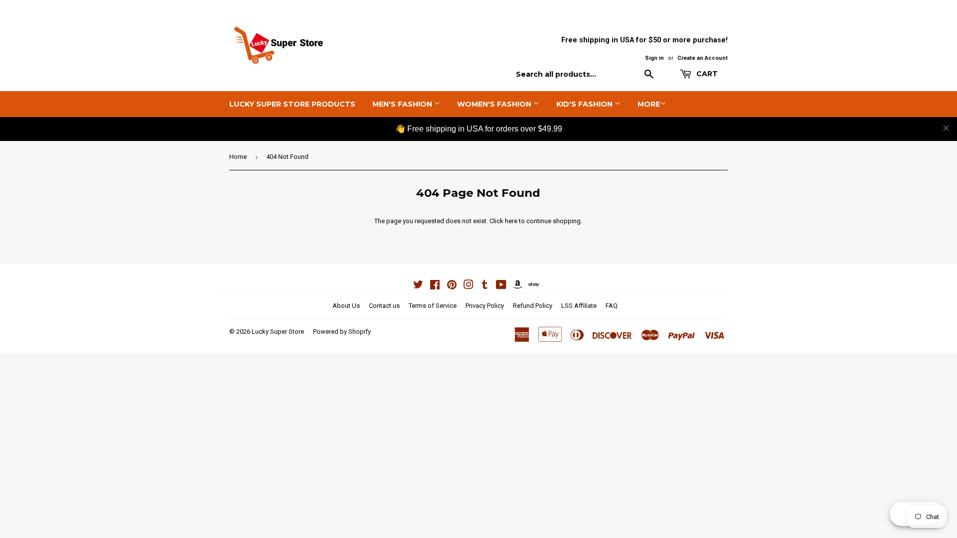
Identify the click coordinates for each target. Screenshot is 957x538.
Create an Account (702, 58)
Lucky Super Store (278, 331)
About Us (346, 305)
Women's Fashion (495, 104)
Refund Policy (532, 305)
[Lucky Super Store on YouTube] (501, 286)
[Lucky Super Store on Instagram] (469, 286)
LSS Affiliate (579, 305)
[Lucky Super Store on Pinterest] (452, 286)
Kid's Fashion (585, 104)
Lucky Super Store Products (292, 104)
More (649, 104)
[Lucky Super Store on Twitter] (418, 286)
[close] (946, 128)
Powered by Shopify (342, 331)
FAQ (612, 305)
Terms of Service (433, 305)
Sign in (654, 58)
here (511, 221)
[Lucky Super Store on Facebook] (435, 286)
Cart (706, 73)
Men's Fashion (403, 104)
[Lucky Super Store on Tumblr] (484, 286)
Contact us (384, 305)
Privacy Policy (485, 305)
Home (238, 156)
